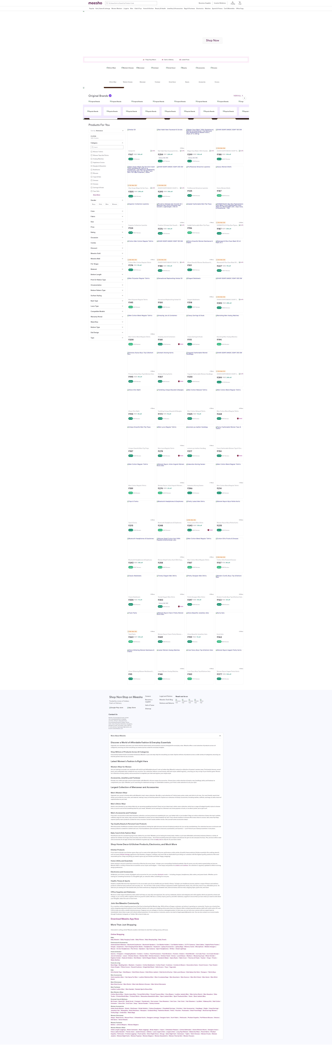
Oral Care (129, 1003)
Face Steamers (164, 1001)
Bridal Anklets (143, 1008)
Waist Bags (131, 1012)
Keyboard (157, 946)
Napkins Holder (116, 958)
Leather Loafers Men (117, 989)
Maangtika (124, 1010)
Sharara (216, 1017)
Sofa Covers (159, 967)
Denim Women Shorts (200, 1029)
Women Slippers (133, 1024)
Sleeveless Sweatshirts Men (150, 996)
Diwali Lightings (181, 949)
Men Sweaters (208, 994)
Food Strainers (167, 954)
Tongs (209, 958)
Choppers (120, 954)
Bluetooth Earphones (134, 944)
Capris (162, 1029)
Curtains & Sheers (179, 965)
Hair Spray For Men (131, 977)
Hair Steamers (190, 1001)
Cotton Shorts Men (117, 994)
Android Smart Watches (118, 944)
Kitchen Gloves (133, 956)
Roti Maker (137, 958)
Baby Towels (162, 939)
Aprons (113, 954)
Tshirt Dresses (195, 1034)
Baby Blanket (115, 939)
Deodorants (145, 1001)
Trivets (214, 958)
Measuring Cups (199, 956)
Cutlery (146, 954)
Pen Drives (134, 949)
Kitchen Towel (165, 956)
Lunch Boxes (181, 956)
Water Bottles (115, 960)
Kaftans (149, 1032)
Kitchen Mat (144, 956)
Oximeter (114, 1003)
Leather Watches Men (146, 977)
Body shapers (154, 1029)
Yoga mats (172, 967)
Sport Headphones (162, 949)
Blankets (131, 965)
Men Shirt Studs (196, 977)
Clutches (179, 1008)
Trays (166, 967)
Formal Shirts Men (143, 994)
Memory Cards (189, 946)
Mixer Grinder (210, 956)
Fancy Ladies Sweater (118, 1032)
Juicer (125, 956)
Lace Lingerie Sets (159, 1032)
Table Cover (183, 958)
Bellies (113, 1024)
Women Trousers (188, 1036)
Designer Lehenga (153, 1017)
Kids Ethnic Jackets (152, 972)
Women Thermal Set (175, 1036)
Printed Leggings (131, 1034)
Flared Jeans (130, 1032)
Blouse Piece (129, 1017)
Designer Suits (165, 1017)
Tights (187, 1034)
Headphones (148, 946)
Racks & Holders (127, 958)
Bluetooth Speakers (149, 944)
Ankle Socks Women (117, 1008)
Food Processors (155, 954)
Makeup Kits (207, 1001)
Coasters (139, 965)
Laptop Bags (179, 946)
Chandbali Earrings (169, 1008)
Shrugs (162, 1034)
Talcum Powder (143, 1003)
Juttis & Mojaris (121, 1024)
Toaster (203, 958)
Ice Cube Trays (200, 954)
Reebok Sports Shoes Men (143, 989)
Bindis (127, 1008)
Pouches (178, 1010)
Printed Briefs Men (122, 996)
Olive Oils (121, 1003)
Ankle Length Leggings (118, 1029)
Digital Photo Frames (212, 944)
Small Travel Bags (195, 1010)
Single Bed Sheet (148, 967)
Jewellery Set (115, 1010)
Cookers (140, 954)
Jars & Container (116, 956)
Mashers (189, 956)
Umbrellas (123, 1012)
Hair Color (181, 1001)
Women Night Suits (123, 1036)
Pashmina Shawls (163, 1010)
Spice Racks (174, 958)
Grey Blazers (169, 994)
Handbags (199, 1008)
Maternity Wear (194, 1032)
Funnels (175, 954)
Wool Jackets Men (200, 996)
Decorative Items (192, 965)
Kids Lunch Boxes (179, 972)
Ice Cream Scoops (212, 954)
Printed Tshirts (134, 996)
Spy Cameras (150, 949)
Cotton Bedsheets (149, 965)
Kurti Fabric (175, 1017)
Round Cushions (136, 967)
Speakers (142, 949)
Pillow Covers (125, 967)
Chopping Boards (130, 954)
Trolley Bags (115, 1012)
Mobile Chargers (210, 946)
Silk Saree (114, 1019)
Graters (181, 954)
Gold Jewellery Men (117, 977)
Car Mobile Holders (163, 944)
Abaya (113, 1017)
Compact (138, 1001)
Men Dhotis (127, 984)
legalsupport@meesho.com (124, 727)
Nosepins (143, 1010)
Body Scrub (129, 1001)
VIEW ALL (237, 96)
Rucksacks (185, 1010)
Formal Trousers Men (157, 994)
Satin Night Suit (171, 1034)
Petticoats (183, 1017)
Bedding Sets (123, 965)
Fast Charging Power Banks (134, 946)
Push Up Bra (142, 1034)
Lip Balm (199, 1001)
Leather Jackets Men (182, 994)
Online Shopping (117, 934)
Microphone (199, 946)
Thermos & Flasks (193, 958)
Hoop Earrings (213, 1008)
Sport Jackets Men (166, 996)
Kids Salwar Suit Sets (193, 972)
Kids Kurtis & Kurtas (166, 972)
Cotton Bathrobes (185, 1029)
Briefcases (134, 1008)
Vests (190, 996)
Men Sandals (130, 989)
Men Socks (205, 977)
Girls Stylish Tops (116, 972)
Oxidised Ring (152, 1010)
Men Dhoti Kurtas (116, 984)
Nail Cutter (216, 1001)
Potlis (172, 1010)
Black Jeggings (144, 1029)
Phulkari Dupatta (193, 1017)
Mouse (113, 949)
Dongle (113, 946)
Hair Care (173, 1001)
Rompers (204, 972)
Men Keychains (175, 977)
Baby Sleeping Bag (151, 939)
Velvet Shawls (123, 1019)
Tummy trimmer (154, 1003)
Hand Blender (190, 954)
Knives (173, 956)
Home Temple (115, 967)
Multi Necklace (134, 1010)
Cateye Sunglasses (155, 1008)
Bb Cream (114, 1001)
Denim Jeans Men (130, 994)
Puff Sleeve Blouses (206, 1017)
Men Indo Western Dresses (141, 984)
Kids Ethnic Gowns (138, 972)
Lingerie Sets (170, 1032)
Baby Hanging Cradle (127, 939)
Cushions (169, 965)
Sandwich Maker (163, 958)
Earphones (120, 946)
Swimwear (180, 1034)
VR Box (172, 949)
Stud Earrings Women (210, 1010)
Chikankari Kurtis (140, 1017)
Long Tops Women (182, 1032)
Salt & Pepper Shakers (149, 958)
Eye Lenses (154, 1001)
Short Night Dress (153, 1034)
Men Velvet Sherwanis (158, 984)
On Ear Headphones (123, 949)
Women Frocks (206, 1034)
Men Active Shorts (196, 994)
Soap (135, 1003)
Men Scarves (185, 977)
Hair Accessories (189, 1008)
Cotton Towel (160, 965)
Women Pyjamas (136, 1036)
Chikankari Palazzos (172, 1029)
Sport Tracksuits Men (180, 996)
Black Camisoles (132, 1029)
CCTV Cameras (190, 944)
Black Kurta (119, 1017)
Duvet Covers (203, 965)
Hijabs (206, 1008)
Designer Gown (213, 1029)
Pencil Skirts (205, 1032)
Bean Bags (114, 965)
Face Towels (213, 965)
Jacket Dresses (140, 1032)
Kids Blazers (127, 972)
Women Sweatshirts (161, 1036)
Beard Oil (122, 1001)
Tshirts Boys (212, 972)
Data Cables (200, 944)
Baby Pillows (140, 939)
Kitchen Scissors (154, 956)
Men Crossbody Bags (161, 977)
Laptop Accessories (167, 946)
